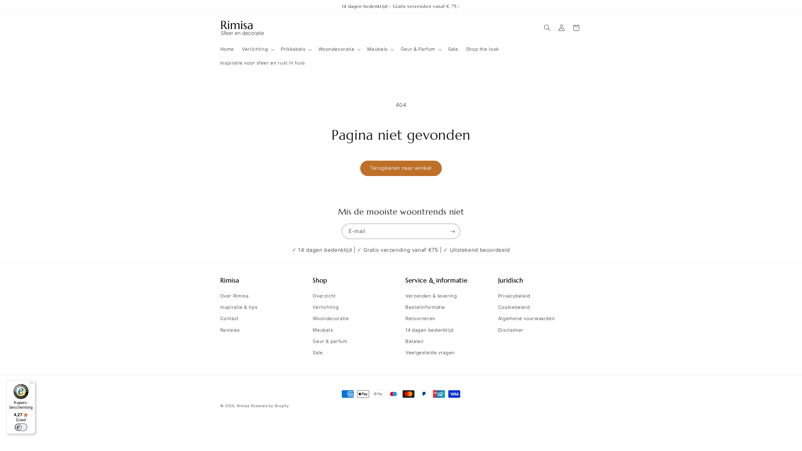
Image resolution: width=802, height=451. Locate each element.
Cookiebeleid (514, 307)
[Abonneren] (452, 231)
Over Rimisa (234, 296)
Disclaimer (510, 330)
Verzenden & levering (431, 296)
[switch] (21, 427)
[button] (257, 49)
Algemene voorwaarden (526, 318)
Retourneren (420, 318)
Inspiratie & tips (239, 307)
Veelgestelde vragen (430, 352)
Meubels (323, 330)
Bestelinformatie (425, 307)
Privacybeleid (514, 296)
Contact (229, 318)
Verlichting (326, 307)
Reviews (230, 330)
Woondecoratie (331, 318)
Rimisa (243, 406)
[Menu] (31, 384)
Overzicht (324, 296)
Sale (318, 352)
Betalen (414, 341)
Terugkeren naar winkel (401, 168)
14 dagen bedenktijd (429, 330)
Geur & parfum (330, 341)
